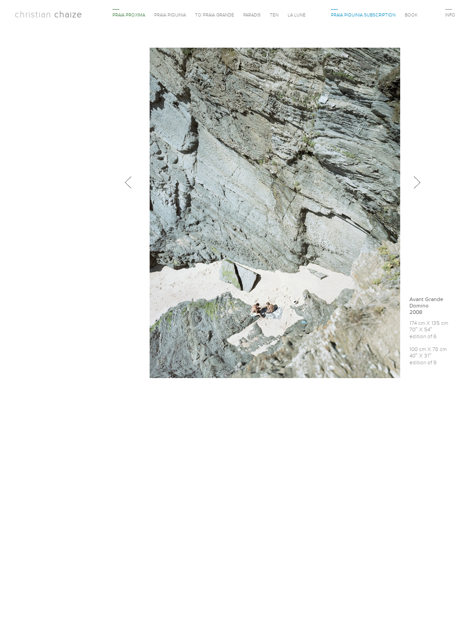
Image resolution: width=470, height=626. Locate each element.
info (450, 14)
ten (274, 14)
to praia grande (214, 14)
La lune (297, 14)
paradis (252, 14)
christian (48, 14)
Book (411, 14)
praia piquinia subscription (363, 14)
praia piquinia (170, 14)
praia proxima (128, 14)
